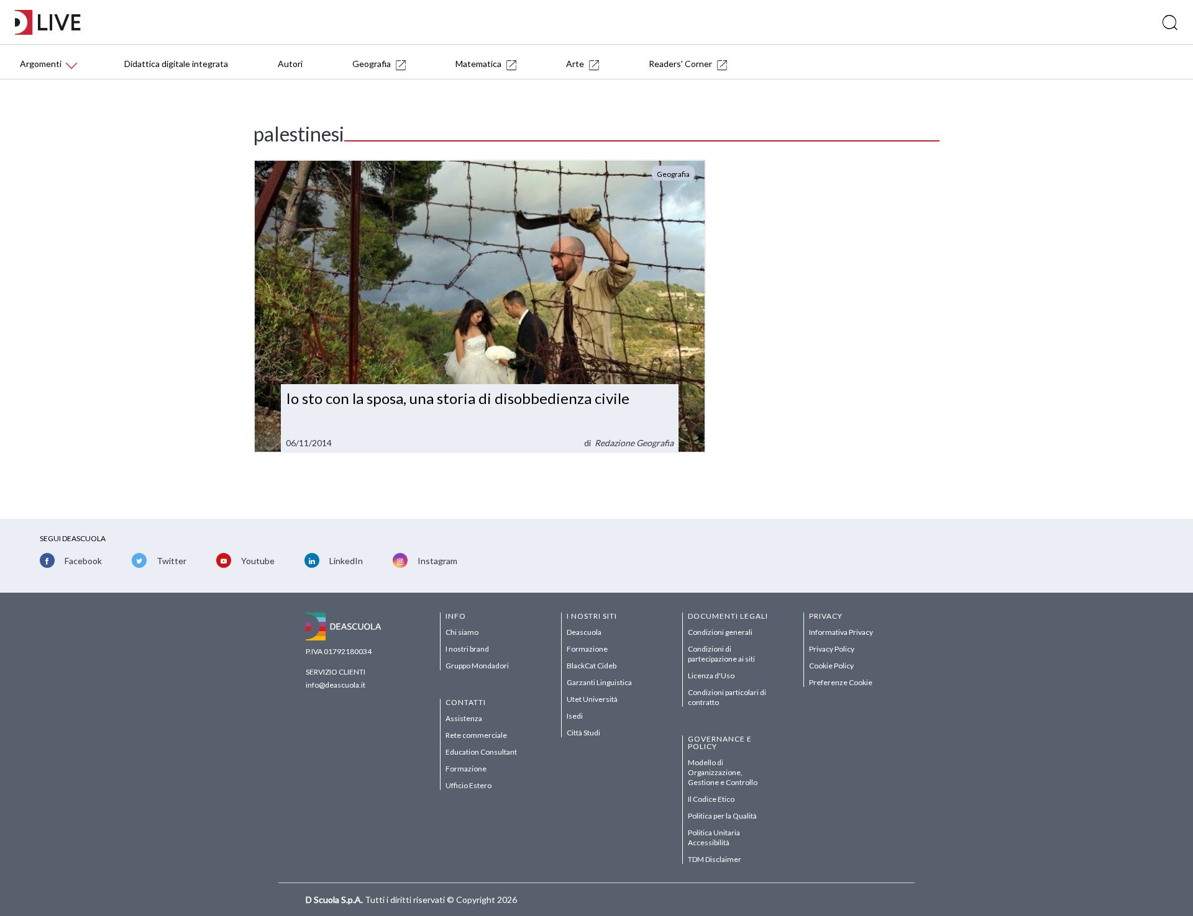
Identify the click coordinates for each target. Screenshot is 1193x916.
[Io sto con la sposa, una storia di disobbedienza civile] (480, 306)
